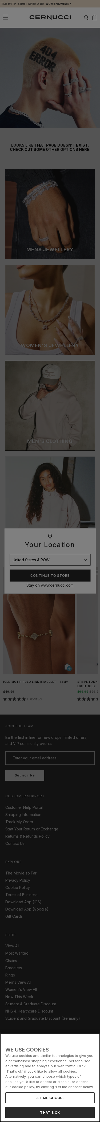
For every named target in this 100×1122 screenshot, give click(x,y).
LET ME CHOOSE (50, 1098)
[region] (50, 1078)
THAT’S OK (50, 1112)
